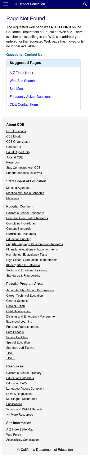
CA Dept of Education (29, 3)
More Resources (22, 414)
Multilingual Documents (21, 399)
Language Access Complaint (25, 388)
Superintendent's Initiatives (24, 173)
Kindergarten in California (23, 265)
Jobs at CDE (14, 157)
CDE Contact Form (24, 104)
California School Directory (23, 373)
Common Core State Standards (27, 218)
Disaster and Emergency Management (31, 316)
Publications (14, 404)
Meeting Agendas (18, 187)
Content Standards (18, 228)
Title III (10, 358)
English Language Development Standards (34, 244)
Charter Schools (17, 300)
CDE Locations (16, 131)
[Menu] (5, 3)
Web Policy (13, 434)
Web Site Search (22, 80)
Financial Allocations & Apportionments (32, 249)
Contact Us (33, 54)
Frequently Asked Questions (30, 96)
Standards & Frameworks (23, 275)
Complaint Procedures (21, 223)
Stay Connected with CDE (23, 167)
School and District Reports (24, 409)
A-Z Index (12, 429)
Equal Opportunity (18, 152)
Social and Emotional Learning (26, 270)
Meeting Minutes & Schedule (25, 193)
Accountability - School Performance (30, 290)
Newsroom (13, 162)
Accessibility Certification (22, 439)
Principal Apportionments (22, 326)
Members (12, 198)
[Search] (85, 4)
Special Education (18, 342)
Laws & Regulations (19, 394)
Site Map (16, 88)
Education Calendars (20, 378)
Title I (10, 353)
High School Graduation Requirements (31, 260)
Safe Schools (15, 332)
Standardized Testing (20, 347)
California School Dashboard (25, 213)
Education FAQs (17, 383)
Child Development (18, 311)
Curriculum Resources (21, 234)
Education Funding (18, 239)
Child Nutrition (15, 306)
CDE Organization (18, 141)
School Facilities (17, 337)
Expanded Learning (19, 321)
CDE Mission (14, 136)
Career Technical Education (24, 295)
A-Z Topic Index (21, 72)
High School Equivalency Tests (26, 254)
